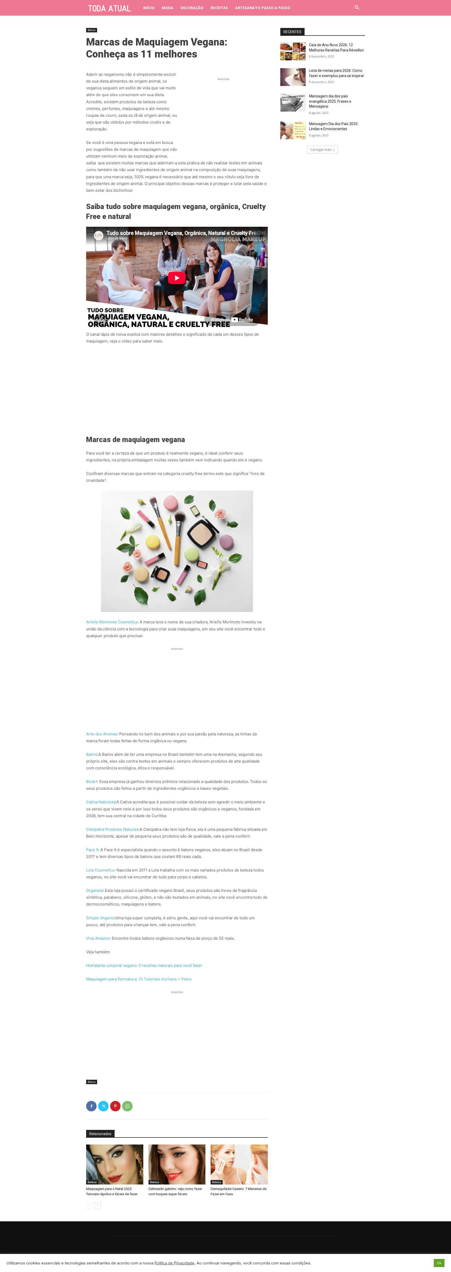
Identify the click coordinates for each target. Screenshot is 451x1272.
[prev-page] (89, 1205)
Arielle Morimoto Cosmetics (112, 621)
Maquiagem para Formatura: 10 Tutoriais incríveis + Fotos (139, 979)
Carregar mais (320, 149)
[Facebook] (91, 1106)
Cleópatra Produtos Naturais (112, 829)
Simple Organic (100, 917)
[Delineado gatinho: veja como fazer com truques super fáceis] (177, 1164)
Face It (92, 849)
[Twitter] (103, 1106)
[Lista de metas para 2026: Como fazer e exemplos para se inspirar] (293, 77)
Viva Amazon (98, 938)
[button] (357, 8)
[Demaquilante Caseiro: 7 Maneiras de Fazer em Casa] (239, 1164)
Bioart (91, 781)
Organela (94, 890)
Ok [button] (439, 1263)
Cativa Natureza (100, 801)
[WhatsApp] (127, 1106)
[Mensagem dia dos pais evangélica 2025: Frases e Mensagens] (293, 103)
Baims (91, 754)
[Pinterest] (115, 1106)
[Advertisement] (223, 114)
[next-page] (97, 1205)
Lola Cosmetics (100, 870)
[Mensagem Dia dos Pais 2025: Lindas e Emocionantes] (293, 130)
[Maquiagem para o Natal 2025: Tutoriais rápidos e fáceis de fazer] (114, 1164)
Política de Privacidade (174, 1263)
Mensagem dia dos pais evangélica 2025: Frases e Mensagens (330, 101)
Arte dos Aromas (101, 733)
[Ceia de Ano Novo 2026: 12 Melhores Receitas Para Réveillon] (293, 51)
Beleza (92, 30)
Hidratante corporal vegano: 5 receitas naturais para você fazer (144, 965)
